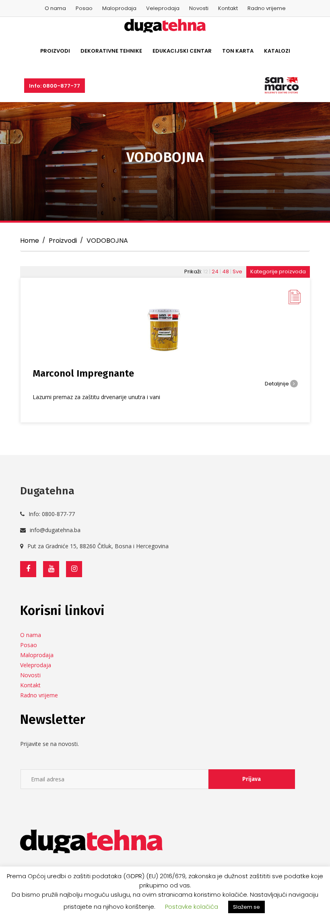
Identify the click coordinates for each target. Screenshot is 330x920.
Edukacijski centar (182, 51)
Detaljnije (277, 383)
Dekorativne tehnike (111, 51)
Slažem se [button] (246, 907)
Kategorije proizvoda (278, 271)
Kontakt (228, 8)
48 (225, 271)
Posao (84, 8)
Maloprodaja (119, 8)
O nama (55, 8)
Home (29, 240)
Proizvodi (55, 51)
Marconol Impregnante (83, 373)
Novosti (198, 8)
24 (215, 271)
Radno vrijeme (267, 8)
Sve (237, 271)
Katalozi (277, 51)
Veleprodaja (162, 8)
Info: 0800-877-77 (54, 86)
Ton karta (238, 51)
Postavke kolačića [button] (191, 906)
